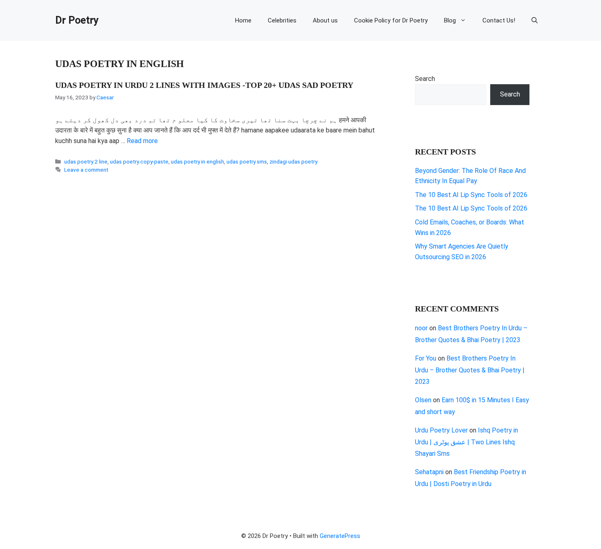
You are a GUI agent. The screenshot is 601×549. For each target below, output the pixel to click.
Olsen (423, 400)
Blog (450, 20)
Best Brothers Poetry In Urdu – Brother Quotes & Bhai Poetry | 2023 (470, 370)
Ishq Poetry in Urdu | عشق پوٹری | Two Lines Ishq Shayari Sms (466, 442)
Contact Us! (498, 20)
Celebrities (282, 20)
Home (243, 20)
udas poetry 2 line (86, 161)
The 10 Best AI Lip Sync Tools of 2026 (471, 195)
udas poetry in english (197, 161)
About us (325, 20)
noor (421, 328)
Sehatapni (429, 472)
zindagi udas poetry (293, 161)
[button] (534, 20)
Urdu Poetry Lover (441, 430)
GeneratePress (340, 536)
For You (425, 358)
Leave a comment (86, 169)
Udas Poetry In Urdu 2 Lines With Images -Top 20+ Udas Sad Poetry (204, 85)
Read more (142, 141)
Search (425, 79)
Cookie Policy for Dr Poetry (391, 20)
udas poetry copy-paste (139, 161)
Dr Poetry (77, 20)
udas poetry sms (246, 161)
